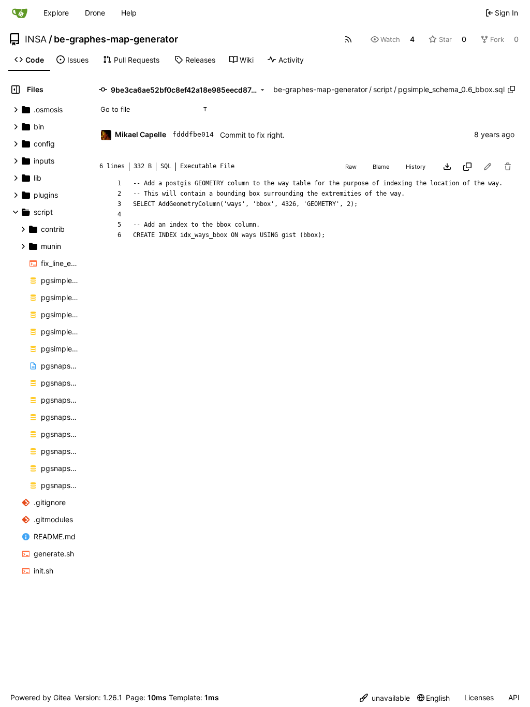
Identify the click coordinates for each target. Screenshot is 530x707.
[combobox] (153, 109)
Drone (95, 12)
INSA (36, 39)
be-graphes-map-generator (116, 39)
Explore (56, 12)
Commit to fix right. (252, 134)
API (514, 697)
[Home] (19, 13)
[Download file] (447, 166)
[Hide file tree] (15, 89)
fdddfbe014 (193, 134)
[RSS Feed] (348, 39)
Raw (351, 166)
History (415, 166)
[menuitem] (29, 60)
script (382, 89)
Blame (381, 166)
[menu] (385, 698)
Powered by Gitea (40, 697)
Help (129, 12)
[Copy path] (511, 89)
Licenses (479, 697)
